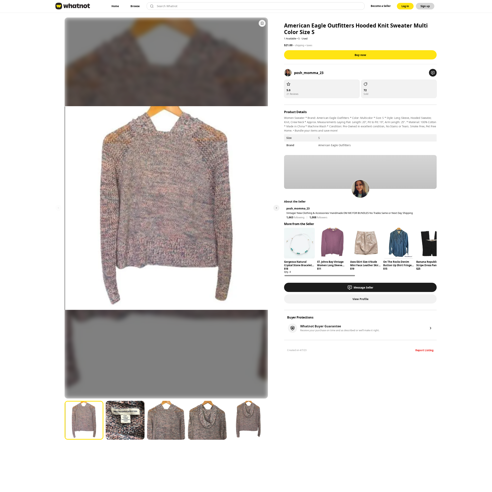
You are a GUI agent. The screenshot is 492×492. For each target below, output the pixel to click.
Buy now (360, 55)
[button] (433, 73)
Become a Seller (381, 6)
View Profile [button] (360, 299)
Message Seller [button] (363, 287)
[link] (115, 6)
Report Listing (424, 350)
